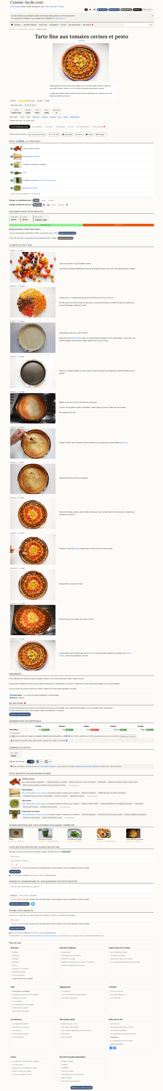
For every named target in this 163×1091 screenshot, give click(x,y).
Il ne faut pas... (116, 998)
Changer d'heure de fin (65, 238)
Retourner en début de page (81, 1088)
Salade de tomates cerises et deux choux (122, 782)
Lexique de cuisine (20, 998)
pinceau (125, 443)
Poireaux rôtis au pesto (90, 804)
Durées (49, 127)
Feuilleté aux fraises (77, 796)
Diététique (61, 127)
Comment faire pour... (119, 995)
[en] (48, 205)
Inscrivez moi (15, 872)
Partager (137, 9)
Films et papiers (18, 1037)
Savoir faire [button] (43, 25)
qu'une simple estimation (47, 766)
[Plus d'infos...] (67, 205)
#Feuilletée (36, 117)
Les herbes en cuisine (21, 1027)
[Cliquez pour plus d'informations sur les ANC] (69, 736)
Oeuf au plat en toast (30, 807)
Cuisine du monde (68, 959)
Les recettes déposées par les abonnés (125, 962)
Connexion (148, 9)
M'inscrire (65, 1034)
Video (90, 134)
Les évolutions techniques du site (123, 1034)
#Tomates (45, 117)
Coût (72, 127)
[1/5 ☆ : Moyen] (25, 105)
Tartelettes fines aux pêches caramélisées (37, 796)
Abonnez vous (127, 9)
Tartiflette (65, 1068)
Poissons (16, 955)
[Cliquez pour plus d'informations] (66, 740)
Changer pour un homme (127, 736)
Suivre (79, 134)
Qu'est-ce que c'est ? (70, 1024)
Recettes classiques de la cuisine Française (78, 962)
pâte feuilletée (34, 156)
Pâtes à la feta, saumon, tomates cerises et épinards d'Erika (44, 785)
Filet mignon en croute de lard (73, 1074)
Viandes (16, 959)
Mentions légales (117, 1044)
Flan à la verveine (61, 796)
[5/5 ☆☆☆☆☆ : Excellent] (34, 105)
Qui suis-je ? (103, 9)
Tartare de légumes (88, 814)
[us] (44, 205)
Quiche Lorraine (67, 1071)
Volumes (61, 205)
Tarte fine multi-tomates (31, 818)
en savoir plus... (59, 18)
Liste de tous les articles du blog (25, 1068)
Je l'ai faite (54, 134)
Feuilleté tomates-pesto (48, 807)
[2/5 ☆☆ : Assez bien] (28, 105)
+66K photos (49, 6)
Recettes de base (19, 972)
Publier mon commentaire (19, 904)
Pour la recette (15, 733)
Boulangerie (66, 952)
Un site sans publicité (119, 1030)
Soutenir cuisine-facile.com (20, 714)
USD (40, 761)
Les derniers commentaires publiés (26, 1061)
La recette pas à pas (20, 127)
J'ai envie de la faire (37, 134)
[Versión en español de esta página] (94, 9)
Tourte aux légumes (89, 793)
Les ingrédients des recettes (23, 1004)
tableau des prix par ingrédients (88, 766)
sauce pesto (32, 188)
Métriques (37, 205)
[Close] (152, 15)
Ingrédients (38, 127)
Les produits (17, 1001)
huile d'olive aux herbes (47, 180)
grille (111, 298)
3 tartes (51, 200)
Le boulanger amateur (21, 1034)
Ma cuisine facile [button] (74, 25)
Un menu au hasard (118, 955)
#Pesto (65, 117)
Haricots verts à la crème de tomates (82, 782)
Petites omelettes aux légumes (135, 814)
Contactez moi (114, 9)
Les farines (17, 1030)
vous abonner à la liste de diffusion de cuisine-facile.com (38, 935)
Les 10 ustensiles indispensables (74, 995)
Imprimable (68, 134)
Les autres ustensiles (69, 998)
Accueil (12, 29)
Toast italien (139, 804)
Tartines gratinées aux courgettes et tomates (116, 804)
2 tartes (43, 200)
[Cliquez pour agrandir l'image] (81, 62)
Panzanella (102, 782)
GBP (49, 761)
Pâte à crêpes (67, 1078)
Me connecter (67, 1037)
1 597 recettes (15, 6)
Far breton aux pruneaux (71, 1081)
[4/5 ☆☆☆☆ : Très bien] (32, 105)
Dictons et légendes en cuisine (73, 965)
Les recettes (22, 29)
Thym (24, 172)
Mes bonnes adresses (21, 1011)
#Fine (28, 117)
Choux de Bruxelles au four (52, 818)
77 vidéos (60, 6)
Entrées (15, 952)
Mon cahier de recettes (70, 1027)
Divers (31, 29)
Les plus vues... (18, 1065)
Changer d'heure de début (67, 233)
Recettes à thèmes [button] (30, 25)
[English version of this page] (90, 9)
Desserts (16, 962)
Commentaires (84, 127)
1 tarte (36, 200)
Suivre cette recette (17, 928)
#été (59, 117)
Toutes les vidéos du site (22, 1074)
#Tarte (22, 117)
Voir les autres (73, 785)
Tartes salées (41, 29)
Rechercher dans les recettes (122, 959)
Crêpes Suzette (67, 1061)
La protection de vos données (122, 1041)
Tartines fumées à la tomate (57, 782)
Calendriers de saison (21, 1008)
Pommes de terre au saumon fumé (110, 814)
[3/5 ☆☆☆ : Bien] (30, 105)
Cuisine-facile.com (26, 2)
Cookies (65, 1065)
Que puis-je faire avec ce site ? (122, 1027)
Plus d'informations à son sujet (33, 793)
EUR (32, 761)
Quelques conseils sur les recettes (25, 995)
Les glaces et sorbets (20, 1024)
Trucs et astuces (19, 975)
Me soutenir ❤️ (88, 25)
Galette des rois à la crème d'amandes (111, 793)
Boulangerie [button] (54, 25)
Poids (53, 205)
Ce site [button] (63, 25)
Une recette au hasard (119, 952)
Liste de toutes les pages (22, 1071)
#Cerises (53, 117)
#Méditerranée (74, 117)
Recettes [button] (18, 25)
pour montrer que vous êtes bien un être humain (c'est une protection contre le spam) (50, 868)
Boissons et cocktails (20, 969)
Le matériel (66, 991)
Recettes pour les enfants (71, 955)
